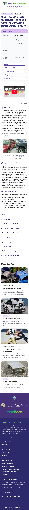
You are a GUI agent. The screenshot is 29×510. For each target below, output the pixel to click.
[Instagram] (11, 496)
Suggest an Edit (10, 68)
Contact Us (5, 452)
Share (8, 78)
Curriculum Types (7, 450)
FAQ (3, 447)
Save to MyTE (10, 71)
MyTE (11, 437)
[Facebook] (7, 496)
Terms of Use (6, 507)
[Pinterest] (18, 496)
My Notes (9, 75)
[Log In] (16, 7)
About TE (5, 444)
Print (7, 64)
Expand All (24, 103)
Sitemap (4, 455)
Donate (4, 474)
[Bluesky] (15, 496)
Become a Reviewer (8, 466)
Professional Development (10, 469)
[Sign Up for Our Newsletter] (20, 487)
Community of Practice (9, 472)
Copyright (18, 158)
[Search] (8, 7)
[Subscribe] (12, 7)
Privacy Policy (15, 507)
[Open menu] (20, 7)
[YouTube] (3, 496)
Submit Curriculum (7, 464)
